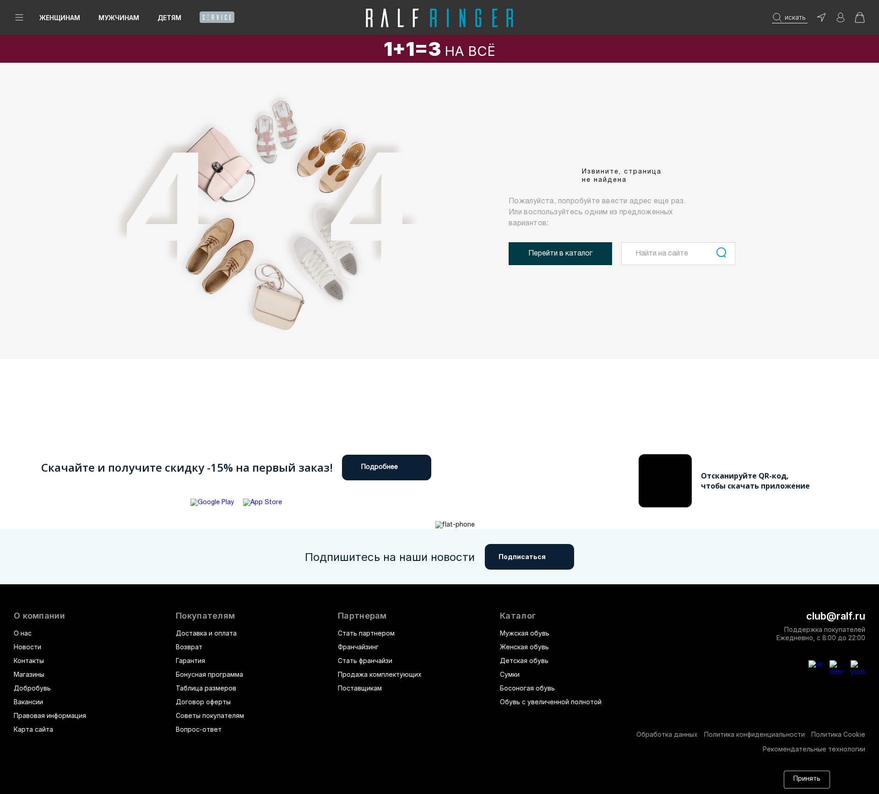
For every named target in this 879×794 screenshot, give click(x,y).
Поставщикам (360, 688)
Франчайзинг (358, 647)
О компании (39, 616)
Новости (27, 647)
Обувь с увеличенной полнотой (551, 702)
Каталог (518, 616)
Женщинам (59, 18)
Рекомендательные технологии (814, 749)
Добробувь (32, 688)
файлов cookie (624, 775)
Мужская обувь (524, 633)
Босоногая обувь (527, 688)
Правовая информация (50, 715)
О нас (23, 633)
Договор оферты (203, 702)
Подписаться (522, 556)
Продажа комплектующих (380, 674)
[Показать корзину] (859, 20)
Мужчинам (118, 18)
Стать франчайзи (365, 660)
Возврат (189, 647)
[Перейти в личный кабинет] (840, 20)
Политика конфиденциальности (754, 734)
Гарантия (190, 660)
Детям (169, 18)
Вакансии (28, 702)
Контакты (29, 660)
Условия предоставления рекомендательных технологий (236, 784)
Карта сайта (33, 729)
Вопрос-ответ (199, 729)
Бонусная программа (209, 674)
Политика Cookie (838, 734)
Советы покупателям (210, 715)
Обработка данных (667, 734)
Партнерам (362, 616)
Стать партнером (366, 633)
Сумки (510, 674)
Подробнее (379, 467)
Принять (806, 779)
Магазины (29, 674)
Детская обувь (524, 660)
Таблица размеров (206, 688)
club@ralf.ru (835, 616)
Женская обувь (524, 647)
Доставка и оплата (206, 633)
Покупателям (205, 616)
